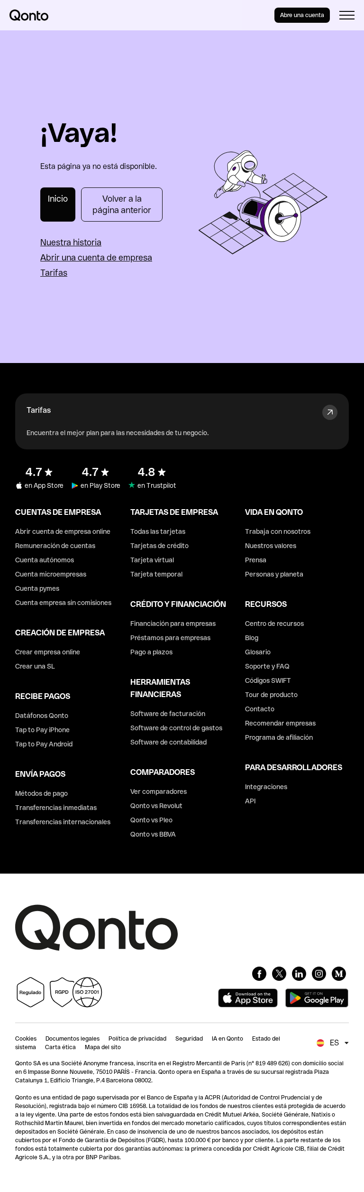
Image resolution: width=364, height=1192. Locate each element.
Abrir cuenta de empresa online (62, 531)
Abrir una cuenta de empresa (96, 257)
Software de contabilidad (168, 742)
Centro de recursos (274, 623)
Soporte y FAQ (267, 666)
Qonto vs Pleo (151, 820)
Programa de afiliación (279, 737)
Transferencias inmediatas (56, 807)
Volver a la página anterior (121, 204)
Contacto (259, 709)
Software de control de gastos (176, 728)
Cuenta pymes (37, 588)
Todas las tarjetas (157, 531)
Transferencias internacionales (62, 822)
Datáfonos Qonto (41, 715)
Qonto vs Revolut (156, 806)
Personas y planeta (274, 574)
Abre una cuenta (302, 15)
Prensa (255, 560)
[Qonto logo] (28, 15)
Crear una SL (35, 666)
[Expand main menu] (347, 15)
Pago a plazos (151, 652)
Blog (251, 638)
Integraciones (266, 787)
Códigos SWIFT (268, 680)
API (250, 801)
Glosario (258, 652)
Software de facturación (167, 713)
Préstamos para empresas (170, 638)
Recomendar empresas (280, 723)
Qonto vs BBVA (153, 834)
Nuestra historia (70, 242)
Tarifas (53, 273)
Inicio (58, 199)
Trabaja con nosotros (277, 531)
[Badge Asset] (259, 974)
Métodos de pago (41, 793)
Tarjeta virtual (152, 560)
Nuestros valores (270, 545)
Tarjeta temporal (156, 574)
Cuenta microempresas (50, 574)
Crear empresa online (47, 652)
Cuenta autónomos (44, 560)
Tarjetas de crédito (159, 545)
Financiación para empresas (173, 623)
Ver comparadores (158, 791)
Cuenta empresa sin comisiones (63, 602)
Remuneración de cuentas (55, 545)
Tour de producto (271, 694)
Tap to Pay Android (44, 744)
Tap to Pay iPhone (42, 730)
